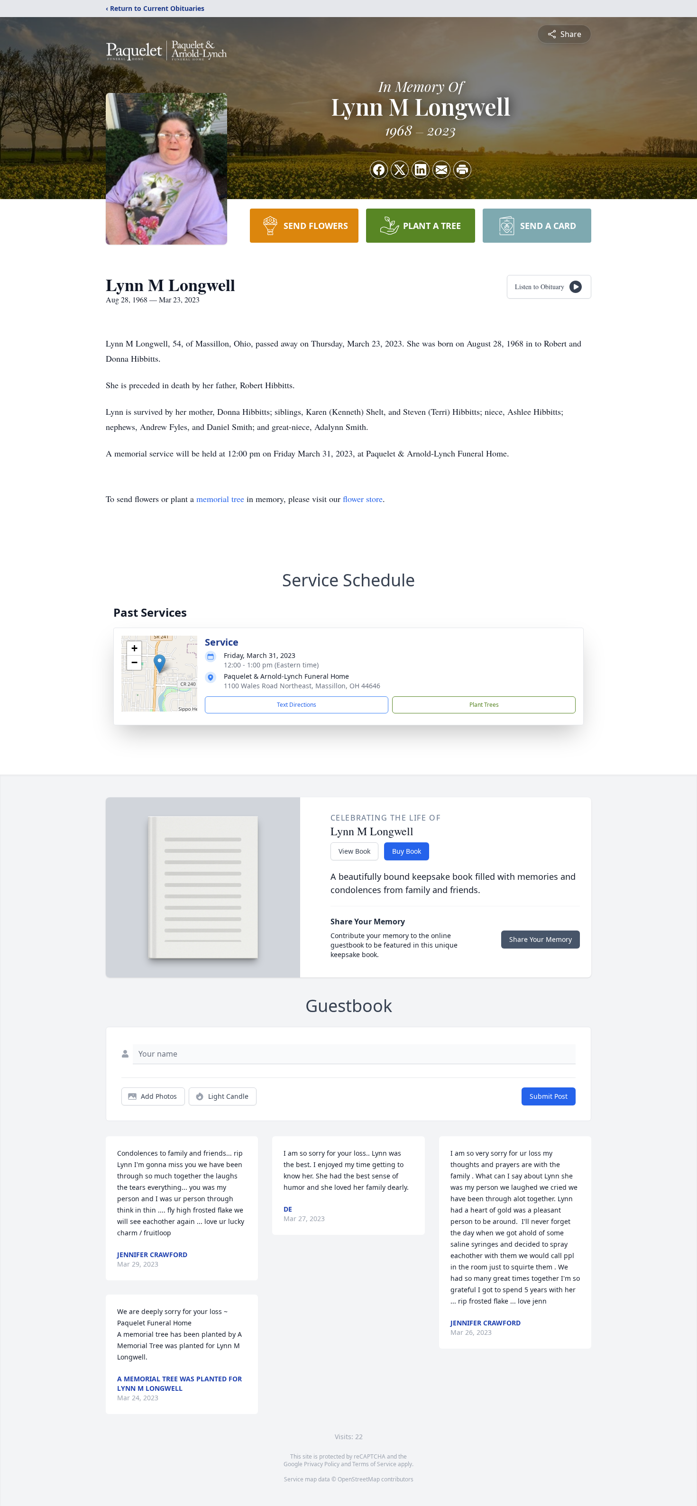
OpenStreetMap (359, 1479)
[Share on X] (399, 169)
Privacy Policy (321, 1464)
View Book (354, 851)
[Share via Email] (441, 169)
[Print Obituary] (462, 169)
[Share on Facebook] (378, 169)
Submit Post (549, 1096)
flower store (363, 498)
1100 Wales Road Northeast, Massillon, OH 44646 (302, 685)
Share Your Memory (540, 939)
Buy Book (406, 851)
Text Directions (296, 705)
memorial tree (220, 498)
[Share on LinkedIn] (420, 169)
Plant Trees (484, 705)
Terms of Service (374, 1464)
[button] (159, 664)
